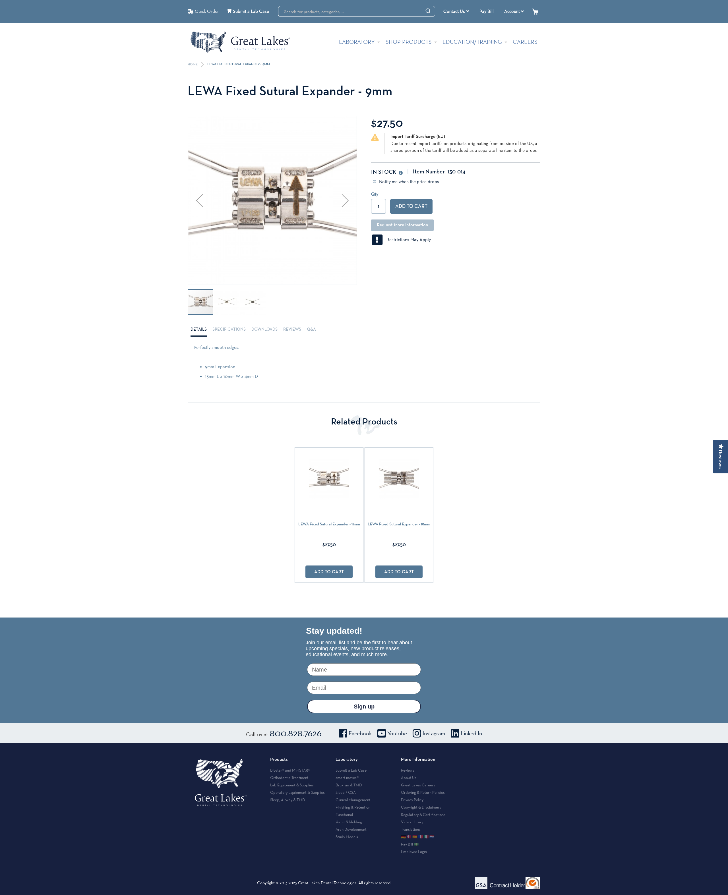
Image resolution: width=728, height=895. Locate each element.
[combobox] (356, 11)
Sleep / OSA (346, 792)
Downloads (264, 329)
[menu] (457, 11)
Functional (344, 814)
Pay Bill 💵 (410, 844)
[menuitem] (456, 11)
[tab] (199, 329)
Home (193, 64)
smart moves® (347, 777)
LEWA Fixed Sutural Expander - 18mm (399, 524)
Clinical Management (353, 799)
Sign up (364, 706)
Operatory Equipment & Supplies (297, 792)
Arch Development (351, 829)
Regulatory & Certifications (423, 814)
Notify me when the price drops (408, 182)
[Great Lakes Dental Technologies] (240, 42)
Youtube (397, 733)
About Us (408, 777)
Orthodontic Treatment (289, 777)
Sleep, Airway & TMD (287, 799)
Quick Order (207, 11)
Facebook (360, 733)
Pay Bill (486, 11)
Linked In (471, 733)
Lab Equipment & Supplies (292, 785)
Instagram (434, 733)
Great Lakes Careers (418, 785)
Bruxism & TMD (349, 785)
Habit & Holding (349, 821)
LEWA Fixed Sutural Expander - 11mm (329, 524)
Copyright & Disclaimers (421, 807)
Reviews (292, 329)
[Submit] (428, 10)
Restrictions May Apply (407, 240)
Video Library (412, 821)
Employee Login (414, 851)
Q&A (311, 329)
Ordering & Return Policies (423, 792)
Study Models (347, 836)
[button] (199, 200)
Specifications (229, 329)
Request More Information (402, 225)
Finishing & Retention (353, 807)
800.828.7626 (296, 733)
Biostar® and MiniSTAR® (290, 770)
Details (199, 329)
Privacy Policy (412, 799)
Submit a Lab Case (251, 11)
